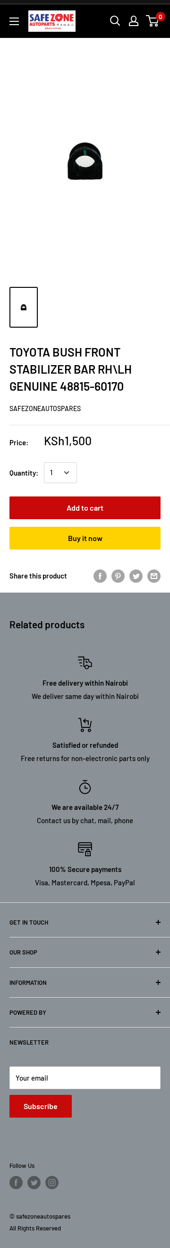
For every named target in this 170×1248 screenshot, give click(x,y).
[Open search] (115, 21)
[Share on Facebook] (100, 576)
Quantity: (23, 472)
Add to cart (85, 507)
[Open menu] (14, 21)
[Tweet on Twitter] (136, 576)
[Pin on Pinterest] (118, 576)
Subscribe (41, 1105)
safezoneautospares (45, 408)
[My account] (133, 21)
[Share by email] (154, 576)
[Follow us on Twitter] (34, 1182)
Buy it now (85, 537)
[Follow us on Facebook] (16, 1182)
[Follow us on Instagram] (52, 1182)
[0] (153, 21)
